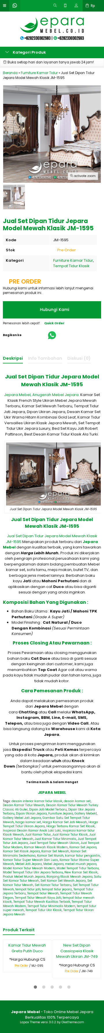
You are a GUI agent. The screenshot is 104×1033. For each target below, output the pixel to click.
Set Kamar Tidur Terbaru (53, 885)
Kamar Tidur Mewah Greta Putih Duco (27, 948)
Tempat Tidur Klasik (71, 266)
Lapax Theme (30, 1022)
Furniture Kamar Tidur (73, 260)
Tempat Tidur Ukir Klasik (43, 910)
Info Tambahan (45, 358)
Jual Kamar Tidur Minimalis (55, 839)
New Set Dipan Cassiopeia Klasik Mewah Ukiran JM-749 (77, 950)
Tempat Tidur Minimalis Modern (51, 906)
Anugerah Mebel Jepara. (55, 394)
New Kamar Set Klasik (81, 872)
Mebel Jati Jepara (28, 864)
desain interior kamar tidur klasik (37, 801)
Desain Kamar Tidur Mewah (23, 805)
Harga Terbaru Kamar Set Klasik (70, 826)
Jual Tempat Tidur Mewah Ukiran (54, 843)
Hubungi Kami (54, 309)
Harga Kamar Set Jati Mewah (64, 822)
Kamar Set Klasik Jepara (21, 851)
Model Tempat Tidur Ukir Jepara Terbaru (33, 872)
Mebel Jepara (53, 864)
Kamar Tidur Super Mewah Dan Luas (30, 860)
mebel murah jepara (80, 864)
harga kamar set (28, 822)
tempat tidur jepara (57, 889)
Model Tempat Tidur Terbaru (78, 868)
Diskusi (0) (79, 358)
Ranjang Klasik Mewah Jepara (69, 876)
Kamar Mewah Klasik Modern (46, 847)
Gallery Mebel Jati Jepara (22, 818)
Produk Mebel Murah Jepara (24, 876)
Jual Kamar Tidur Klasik (70, 834)
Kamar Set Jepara (82, 847)
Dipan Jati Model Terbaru (48, 809)
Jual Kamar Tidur (38, 834)
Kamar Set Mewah (55, 851)
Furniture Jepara (60, 813)
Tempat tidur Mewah (43, 893)
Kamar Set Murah (50, 855)
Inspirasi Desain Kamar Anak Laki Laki (32, 830)
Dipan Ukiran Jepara (31, 813)
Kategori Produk (29, 52)
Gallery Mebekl (86, 813)
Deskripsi (13, 358)
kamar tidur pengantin (82, 855)
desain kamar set (77, 801)
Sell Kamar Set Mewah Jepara (63, 881)
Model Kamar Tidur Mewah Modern (29, 868)
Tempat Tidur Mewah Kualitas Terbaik (41, 902)
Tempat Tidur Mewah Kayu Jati (38, 898)
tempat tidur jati (27, 889)
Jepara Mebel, (17, 394)
